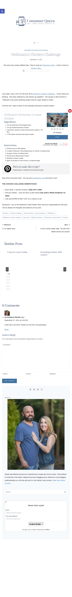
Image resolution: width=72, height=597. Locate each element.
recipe (65, 217)
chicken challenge (16, 213)
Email (29, 374)
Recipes (45, 50)
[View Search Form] (38, 43)
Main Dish (38, 50)
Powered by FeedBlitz (43, 529)
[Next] (64, 269)
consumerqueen (40, 213)
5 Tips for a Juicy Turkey (17, 252)
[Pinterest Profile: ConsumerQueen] (8, 168)
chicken (5, 213)
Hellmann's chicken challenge (12, 217)
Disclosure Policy (48, 65)
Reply (6, 329)
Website (53, 374)
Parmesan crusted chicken (53, 217)
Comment (7, 345)
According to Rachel (12, 317)
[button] (2, 11)
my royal (26, 217)
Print (57, 137)
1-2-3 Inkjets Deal (8, 226)
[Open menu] (34, 42)
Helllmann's (51, 213)
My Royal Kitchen (36, 217)
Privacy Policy (36, 68)
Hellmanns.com (39, 178)
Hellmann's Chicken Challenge (44, 94)
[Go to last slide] (7, 269)
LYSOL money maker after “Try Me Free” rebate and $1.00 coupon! (55, 228)
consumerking (28, 213)
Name (5, 374)
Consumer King (29, 50)
